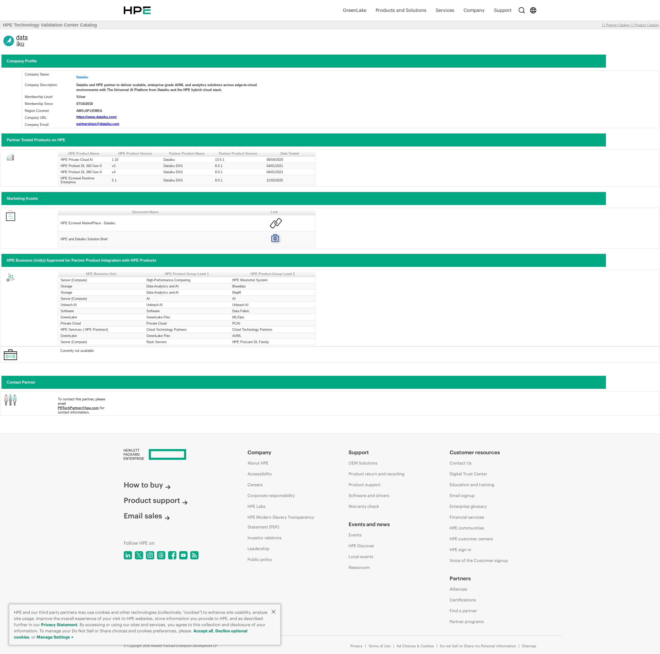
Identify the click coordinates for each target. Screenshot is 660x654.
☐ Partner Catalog (615, 25)
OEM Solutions (363, 463)
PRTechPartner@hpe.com (78, 408)
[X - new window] (139, 555)
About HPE (258, 463)
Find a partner (463, 610)
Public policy (260, 559)
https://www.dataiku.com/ (96, 117)
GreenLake (354, 10)
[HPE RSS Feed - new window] (194, 555)
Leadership (258, 548)
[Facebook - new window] (172, 555)
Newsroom (359, 567)
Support (503, 10)
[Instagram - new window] (150, 555)
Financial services (467, 517)
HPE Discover (361, 545)
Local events (361, 556)
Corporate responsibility (271, 495)
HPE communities (467, 528)
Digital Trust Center (468, 473)
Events (355, 534)
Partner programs (467, 621)
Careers (255, 484)
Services (445, 10)
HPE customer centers (471, 538)
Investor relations (265, 537)
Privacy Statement (59, 624)
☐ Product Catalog (644, 25)
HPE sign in (460, 549)
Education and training (472, 484)
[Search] (522, 10)
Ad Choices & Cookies (415, 646)
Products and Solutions (401, 10)
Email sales (143, 515)
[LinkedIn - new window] (128, 555)
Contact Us (461, 463)
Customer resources (475, 452)
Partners (460, 578)
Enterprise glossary (468, 506)
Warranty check (364, 506)
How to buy (143, 485)
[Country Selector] (533, 10)
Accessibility (260, 473)
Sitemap (529, 646)
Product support (152, 500)
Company (474, 10)
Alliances (458, 589)
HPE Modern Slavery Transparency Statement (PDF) (281, 522)
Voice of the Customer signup (479, 560)
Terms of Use (379, 646)
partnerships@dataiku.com (97, 124)
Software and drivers (369, 495)
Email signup (462, 495)
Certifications (463, 599)
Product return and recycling (377, 473)
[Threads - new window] (161, 555)
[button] (273, 612)
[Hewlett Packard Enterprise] (137, 10)
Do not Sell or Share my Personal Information (478, 646)
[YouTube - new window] (183, 555)
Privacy (356, 646)
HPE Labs (257, 506)
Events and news (369, 524)
